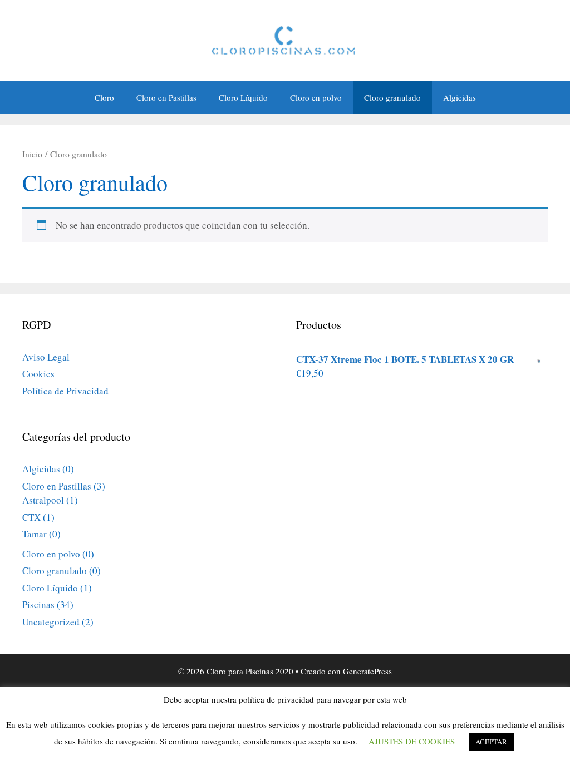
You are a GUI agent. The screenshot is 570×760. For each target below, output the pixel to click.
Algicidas (459, 97)
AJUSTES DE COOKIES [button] (411, 741)
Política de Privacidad (65, 390)
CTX (31, 517)
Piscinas (38, 604)
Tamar (34, 533)
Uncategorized (51, 621)
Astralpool (43, 499)
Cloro (104, 97)
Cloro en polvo (316, 97)
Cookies (38, 373)
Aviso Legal (46, 357)
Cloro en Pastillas (166, 97)
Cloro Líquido (243, 97)
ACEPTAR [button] (491, 742)
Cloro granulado (392, 97)
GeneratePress (367, 671)
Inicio (32, 154)
